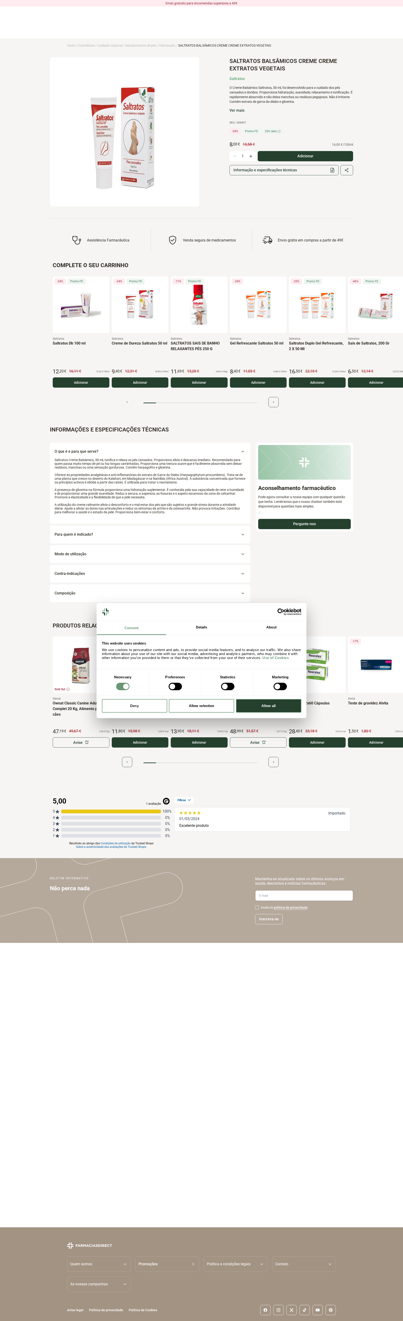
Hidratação (167, 45)
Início (71, 45)
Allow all (268, 706)
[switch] (175, 686)
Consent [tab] (132, 628)
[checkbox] (257, 907)
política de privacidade (291, 907)
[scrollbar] (200, 403)
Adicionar (81, 382)
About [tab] (271, 627)
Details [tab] (201, 627)
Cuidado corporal (109, 45)
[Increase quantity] (251, 156)
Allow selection (201, 706)
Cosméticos (86, 45)
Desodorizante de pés (140, 45)
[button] (167, 1264)
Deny (134, 706)
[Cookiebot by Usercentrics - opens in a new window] (281, 611)
